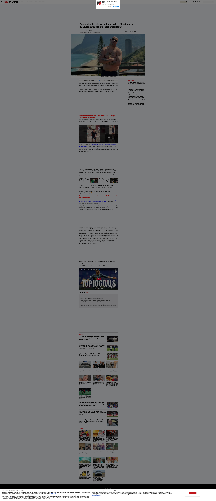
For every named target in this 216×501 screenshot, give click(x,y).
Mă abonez (116, 6)
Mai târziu (109, 6)
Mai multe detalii (53, 493)
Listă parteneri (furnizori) (96, 495)
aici (10, 497)
